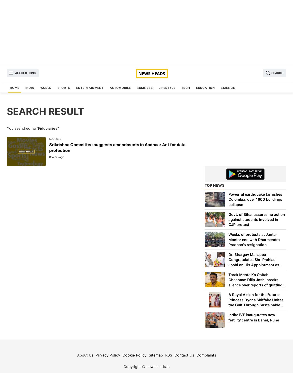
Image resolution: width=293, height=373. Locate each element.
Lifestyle (167, 88)
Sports (63, 88)
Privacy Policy (108, 355)
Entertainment (90, 88)
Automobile (120, 88)
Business (145, 88)
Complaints (206, 355)
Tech (185, 88)
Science (228, 88)
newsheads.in (158, 366)
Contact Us (184, 355)
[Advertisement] (146, 32)
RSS (168, 355)
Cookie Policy (134, 355)
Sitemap (156, 355)
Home (14, 88)
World (46, 88)
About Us (85, 355)
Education (205, 88)
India (29, 88)
